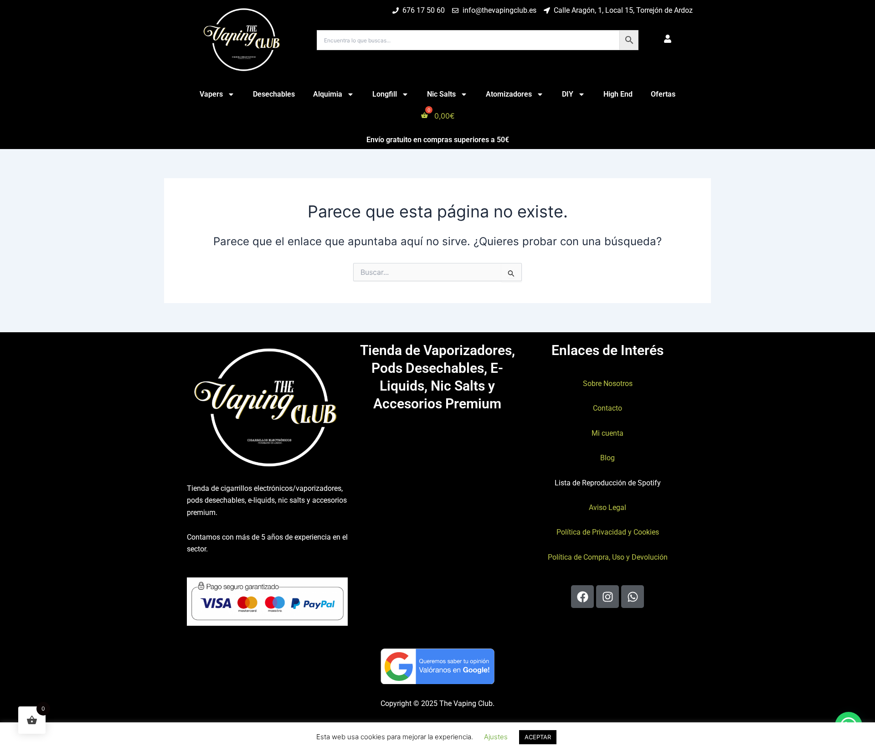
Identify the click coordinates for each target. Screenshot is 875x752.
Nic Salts (441, 94)
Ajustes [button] (496, 736)
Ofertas (663, 94)
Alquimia (327, 94)
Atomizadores (509, 94)
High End (618, 94)
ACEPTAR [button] (538, 737)
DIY (567, 94)
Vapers (211, 94)
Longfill (384, 94)
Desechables (274, 94)
